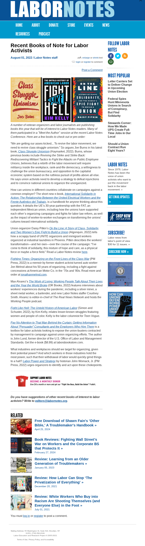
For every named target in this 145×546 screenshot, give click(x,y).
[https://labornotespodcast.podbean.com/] (120, 285)
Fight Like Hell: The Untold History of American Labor (44, 307)
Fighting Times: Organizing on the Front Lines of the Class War (50, 258)
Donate (54, 25)
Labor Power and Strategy (39, 361)
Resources (23, 34)
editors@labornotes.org (51, 400)
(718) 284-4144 (38, 533)
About (36, 25)
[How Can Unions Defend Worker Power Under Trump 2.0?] (120, 315)
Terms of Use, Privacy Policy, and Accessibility (35, 540)
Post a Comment (92, 70)
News (105, 25)
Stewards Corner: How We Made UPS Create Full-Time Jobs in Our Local (119, 130)
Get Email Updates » (119, 199)
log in (26, 515)
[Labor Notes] (62, 9)
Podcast (44, 34)
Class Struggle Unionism (34, 151)
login (78, 62)
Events (88, 25)
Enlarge (86, 58)
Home (19, 25)
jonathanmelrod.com (34, 274)
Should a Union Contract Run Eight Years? (118, 147)
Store (71, 25)
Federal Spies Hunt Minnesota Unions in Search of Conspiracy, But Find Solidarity (119, 107)
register (87, 62)
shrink (96, 58)
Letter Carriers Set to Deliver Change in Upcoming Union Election (120, 86)
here (84, 251)
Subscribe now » (119, 251)
